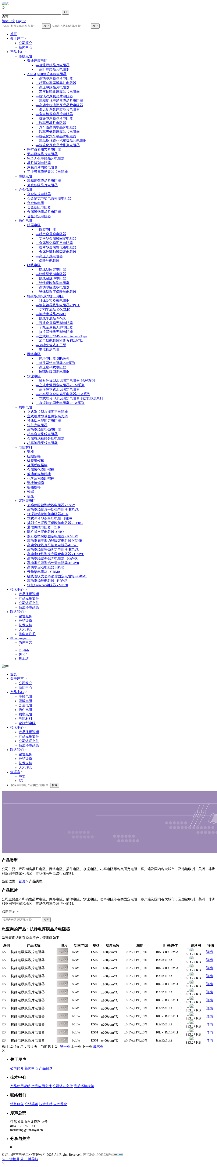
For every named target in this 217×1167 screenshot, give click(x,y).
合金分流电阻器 (39, 216)
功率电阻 (25, 407)
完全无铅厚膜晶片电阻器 (45, 158)
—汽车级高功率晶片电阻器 (56, 127)
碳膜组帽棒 (35, 460)
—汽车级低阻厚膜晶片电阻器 (58, 132)
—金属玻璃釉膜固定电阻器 (56, 252)
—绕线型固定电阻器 (51, 269)
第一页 (65, 1046)
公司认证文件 (29, 603)
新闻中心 (25, 47)
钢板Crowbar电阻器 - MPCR (47, 585)
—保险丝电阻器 (47, 260)
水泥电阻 (34, 376)
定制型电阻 (27, 500)
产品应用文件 (29, 598)
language (20, 638)
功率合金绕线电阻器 (42, 434)
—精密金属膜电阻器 (51, 234)
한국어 (24, 654)
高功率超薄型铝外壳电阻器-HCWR (53, 563)
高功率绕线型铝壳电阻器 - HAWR (52, 558)
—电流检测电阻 (47, 349)
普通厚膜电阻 (37, 60)
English (21, 21)
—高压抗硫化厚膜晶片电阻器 (58, 92)
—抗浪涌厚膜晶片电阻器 (54, 96)
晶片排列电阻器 (39, 163)
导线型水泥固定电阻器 (44, 420)
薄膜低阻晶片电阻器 (42, 185)
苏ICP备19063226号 (97, 1154)
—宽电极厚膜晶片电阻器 (54, 114)
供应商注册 (27, 634)
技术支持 (25, 625)
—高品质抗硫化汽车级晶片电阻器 (61, 140)
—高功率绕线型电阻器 (53, 287)
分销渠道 (25, 620)
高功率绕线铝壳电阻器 (44, 429)
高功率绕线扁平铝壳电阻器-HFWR (53, 509)
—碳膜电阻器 (46, 229)
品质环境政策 (29, 607)
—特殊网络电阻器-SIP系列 (55, 363)
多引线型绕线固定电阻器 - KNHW (52, 536)
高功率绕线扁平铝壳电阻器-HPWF (52, 545)
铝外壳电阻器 (37, 425)
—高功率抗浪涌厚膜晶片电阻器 (59, 105)
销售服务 (25, 616)
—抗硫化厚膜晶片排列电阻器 (58, 145)
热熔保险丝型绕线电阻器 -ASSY (51, 505)
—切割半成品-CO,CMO (53, 309)
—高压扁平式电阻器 (51, 367)
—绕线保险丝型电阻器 (53, 283)
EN (21, 780)
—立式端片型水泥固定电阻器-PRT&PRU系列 (69, 398)
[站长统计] (117, 1154)
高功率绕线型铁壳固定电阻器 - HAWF (55, 554)
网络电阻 (34, 354)
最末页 (98, 1046)
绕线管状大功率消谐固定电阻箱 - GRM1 (57, 576)
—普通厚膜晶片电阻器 (53, 65)
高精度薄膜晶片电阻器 (44, 180)
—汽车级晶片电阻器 (51, 123)
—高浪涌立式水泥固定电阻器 (58, 389)
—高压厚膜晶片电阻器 (53, 87)
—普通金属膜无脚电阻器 (54, 323)
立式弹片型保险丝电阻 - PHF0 (49, 518)
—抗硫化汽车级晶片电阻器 (56, 136)
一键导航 (31, 1159)
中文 (22, 776)
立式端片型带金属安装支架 (47, 416)
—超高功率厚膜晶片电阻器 (56, 83)
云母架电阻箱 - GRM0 (43, 572)
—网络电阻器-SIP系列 (52, 358)
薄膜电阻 (25, 176)
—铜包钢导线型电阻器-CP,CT (58, 305)
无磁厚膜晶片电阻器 (42, 154)
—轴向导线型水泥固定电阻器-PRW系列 (65, 380)
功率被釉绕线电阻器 (42, 443)
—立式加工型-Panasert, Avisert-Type (61, 336)
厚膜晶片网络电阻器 (42, 167)
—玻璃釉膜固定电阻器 (53, 372)
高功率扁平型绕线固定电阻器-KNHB (54, 540)
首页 (13, 34)
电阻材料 (25, 447)
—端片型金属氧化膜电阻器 (56, 247)
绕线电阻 (34, 265)
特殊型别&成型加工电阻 (45, 296)
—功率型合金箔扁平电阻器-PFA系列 (63, 394)
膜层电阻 (34, 225)
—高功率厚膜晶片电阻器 (54, 78)
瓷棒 (30, 452)
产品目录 (46, 1068)
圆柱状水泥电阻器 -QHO (45, 532)
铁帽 (30, 492)
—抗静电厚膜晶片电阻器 (54, 118)
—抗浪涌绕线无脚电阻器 (54, 332)
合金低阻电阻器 (39, 207)
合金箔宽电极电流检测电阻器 (49, 198)
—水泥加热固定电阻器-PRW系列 (60, 403)
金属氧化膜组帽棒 (40, 469)
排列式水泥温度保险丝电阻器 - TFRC (55, 523)
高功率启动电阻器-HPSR (45, 567)
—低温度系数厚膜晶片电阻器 (58, 109)
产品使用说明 (29, 594)
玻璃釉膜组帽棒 (39, 474)
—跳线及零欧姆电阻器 (53, 300)
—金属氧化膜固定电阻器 (54, 243)
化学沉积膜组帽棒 (40, 478)
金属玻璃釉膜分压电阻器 (45, 438)
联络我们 (17, 612)
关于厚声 (17, 38)
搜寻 (46, 26)
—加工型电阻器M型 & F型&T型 (59, 340)
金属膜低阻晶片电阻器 (44, 212)
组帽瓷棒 (34, 456)
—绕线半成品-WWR (51, 318)
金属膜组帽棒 (37, 465)
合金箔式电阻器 (39, 194)
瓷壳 (30, 496)
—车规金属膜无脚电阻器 (54, 327)
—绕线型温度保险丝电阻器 (56, 292)
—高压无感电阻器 (49, 256)
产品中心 (17, 52)
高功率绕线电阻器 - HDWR (47, 580)
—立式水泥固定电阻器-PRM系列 (60, 385)
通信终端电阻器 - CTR (43, 527)
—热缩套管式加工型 (51, 345)
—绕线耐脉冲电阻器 (51, 278)
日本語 (24, 659)
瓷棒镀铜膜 (35, 483)
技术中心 (17, 589)
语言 (17, 772)
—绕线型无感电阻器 (51, 274)
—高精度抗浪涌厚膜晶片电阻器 (59, 100)
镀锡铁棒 (34, 487)
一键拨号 (12, 1159)
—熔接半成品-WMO (51, 314)
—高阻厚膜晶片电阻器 (53, 69)
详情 (209, 952)
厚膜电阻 (25, 56)
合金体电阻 (35, 203)
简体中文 (8, 21)
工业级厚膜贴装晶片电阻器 (47, 172)
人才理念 (25, 629)
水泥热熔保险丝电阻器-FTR (47, 514)
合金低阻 (25, 189)
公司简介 (25, 43)
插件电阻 (25, 220)
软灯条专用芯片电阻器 (44, 149)
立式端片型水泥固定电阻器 (47, 412)
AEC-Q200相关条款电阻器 (47, 74)
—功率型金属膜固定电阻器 (56, 238)
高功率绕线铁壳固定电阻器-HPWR (53, 549)
